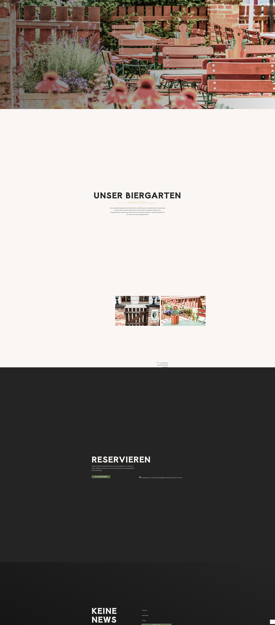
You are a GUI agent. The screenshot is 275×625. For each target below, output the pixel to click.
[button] (185, 4)
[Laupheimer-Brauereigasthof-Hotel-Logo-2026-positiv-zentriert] (5, 5)
